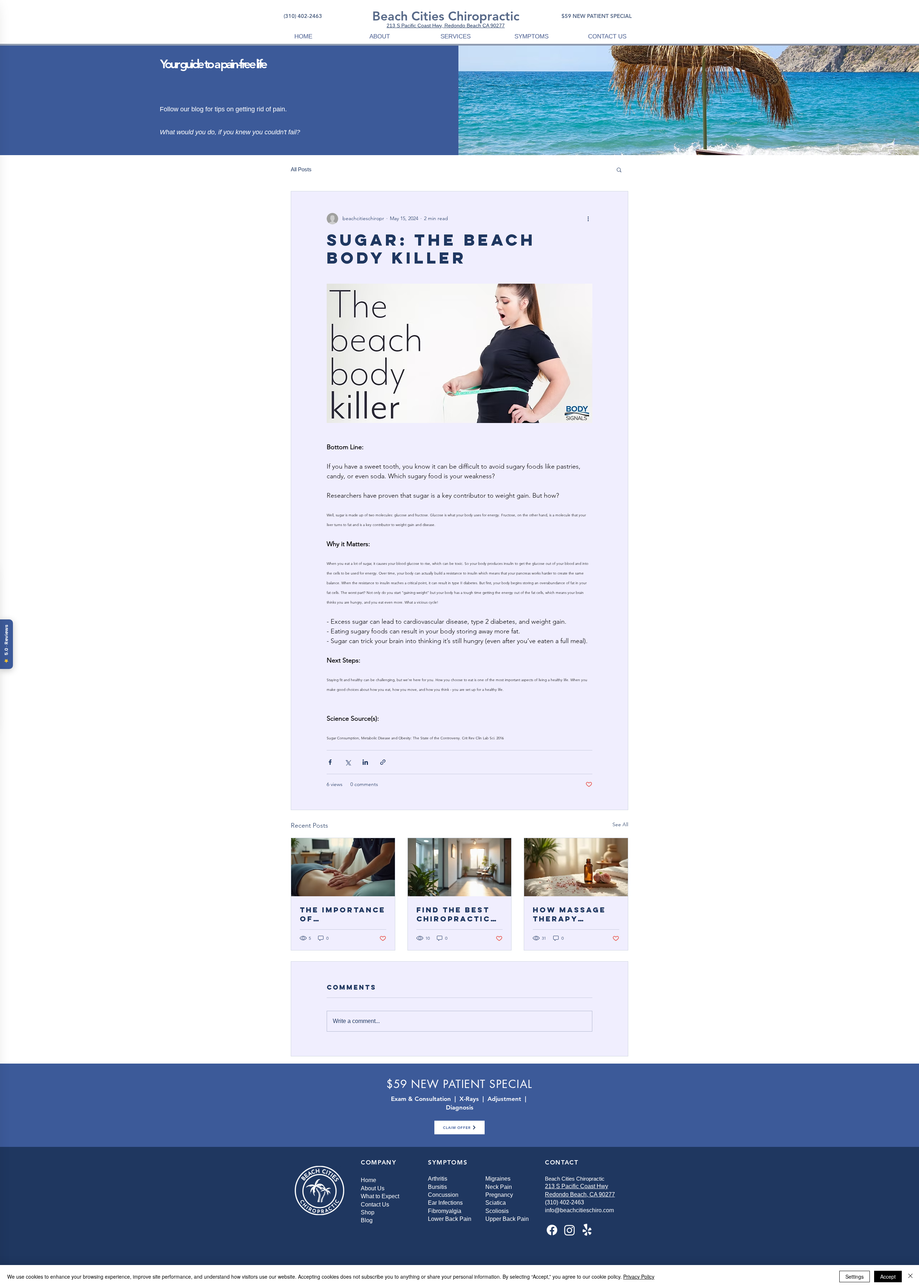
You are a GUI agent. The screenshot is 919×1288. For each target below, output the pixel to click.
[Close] (910, 1276)
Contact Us (375, 1204)
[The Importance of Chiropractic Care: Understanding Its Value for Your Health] (343, 867)
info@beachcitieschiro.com (579, 1210)
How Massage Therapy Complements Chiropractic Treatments (570, 914)
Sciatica (495, 1203)
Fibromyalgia (444, 1211)
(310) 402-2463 (564, 1202)
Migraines (497, 1179)
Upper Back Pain (507, 1219)
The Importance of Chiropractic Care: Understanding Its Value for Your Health (343, 914)
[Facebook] (552, 1230)
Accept (888, 1276)
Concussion (443, 1195)
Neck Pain (498, 1187)
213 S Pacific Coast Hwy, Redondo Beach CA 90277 (446, 25)
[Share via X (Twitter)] (347, 762)
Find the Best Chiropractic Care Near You (455, 914)
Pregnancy (499, 1195)
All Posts (301, 169)
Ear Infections (445, 1203)
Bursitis (437, 1187)
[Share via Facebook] (330, 762)
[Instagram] (570, 1230)
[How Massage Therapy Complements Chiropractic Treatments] (576, 867)
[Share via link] (382, 762)
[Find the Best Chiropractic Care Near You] (460, 867)
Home (368, 1180)
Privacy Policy (638, 1276)
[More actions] (588, 218)
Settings (854, 1276)
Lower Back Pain (449, 1219)
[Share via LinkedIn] (365, 762)
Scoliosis (497, 1211)
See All (620, 824)
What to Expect (380, 1196)
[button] (379, 36)
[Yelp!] (587, 1230)
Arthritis (437, 1179)
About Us (372, 1188)
